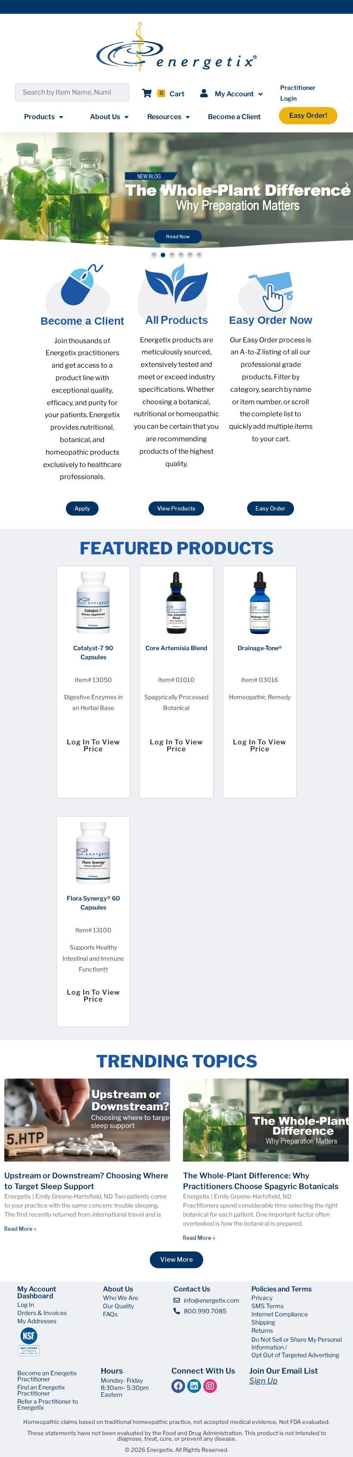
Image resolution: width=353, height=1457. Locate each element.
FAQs (110, 1314)
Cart (177, 94)
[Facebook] (178, 1386)
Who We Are (120, 1297)
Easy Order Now (270, 320)
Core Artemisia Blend (176, 648)
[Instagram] (210, 1386)
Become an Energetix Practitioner (47, 1376)
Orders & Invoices (42, 1312)
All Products (176, 320)
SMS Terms (267, 1305)
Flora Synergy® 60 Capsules (93, 902)
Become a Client (234, 117)
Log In (25, 1304)
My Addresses (36, 1321)
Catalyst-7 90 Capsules (93, 652)
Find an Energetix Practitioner (41, 1390)
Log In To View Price (93, 745)
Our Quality (118, 1305)
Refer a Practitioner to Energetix (47, 1404)
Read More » (20, 1229)
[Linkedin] (194, 1386)
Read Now (178, 237)
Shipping (263, 1322)
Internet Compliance (279, 1314)
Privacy (261, 1297)
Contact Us (191, 1289)
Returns (262, 1330)
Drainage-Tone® (260, 648)
